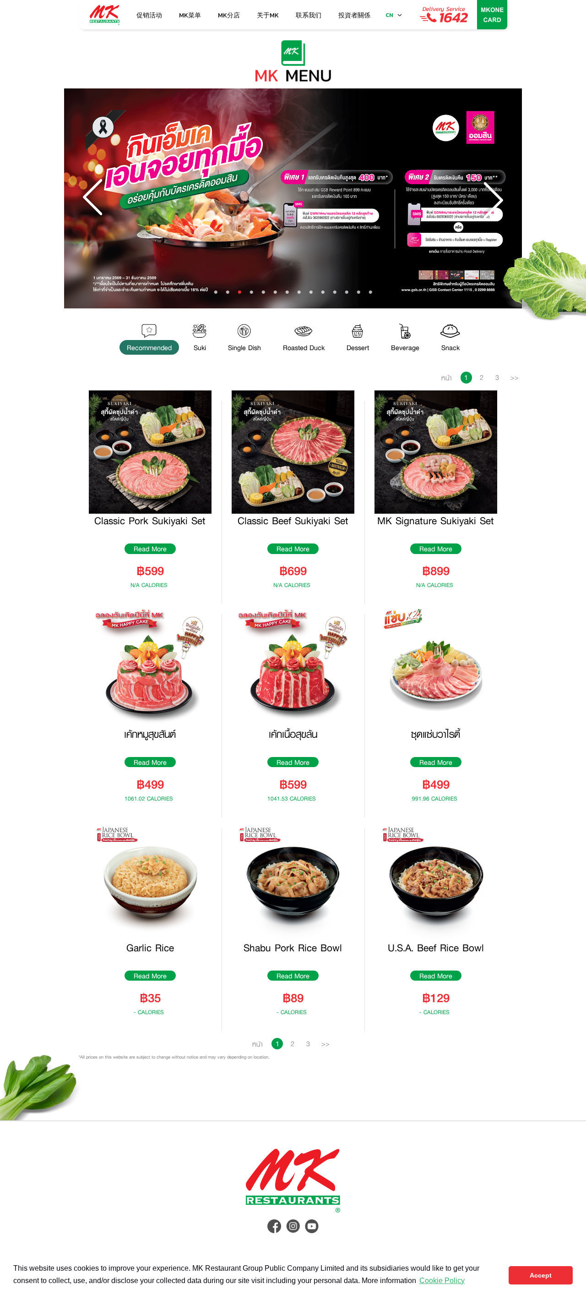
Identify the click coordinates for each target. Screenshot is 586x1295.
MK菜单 (190, 15)
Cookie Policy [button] (442, 1280)
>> (514, 378)
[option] (293, 198)
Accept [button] (541, 1275)
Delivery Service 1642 (444, 14)
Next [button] (492, 198)
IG (293, 1226)
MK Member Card (492, 14)
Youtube (312, 1226)
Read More (150, 548)
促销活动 (149, 15)
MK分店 (229, 15)
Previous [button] (93, 198)
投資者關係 (354, 15)
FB (274, 1226)
